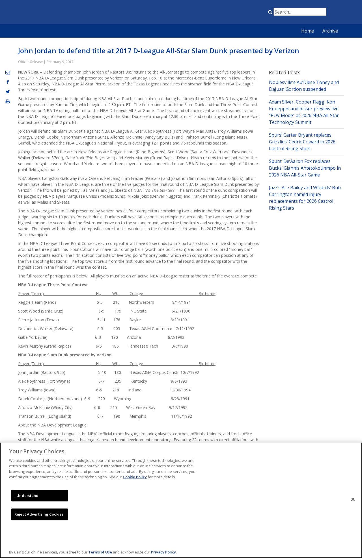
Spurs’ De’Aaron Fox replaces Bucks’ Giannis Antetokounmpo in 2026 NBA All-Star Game (305, 168)
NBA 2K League (252, 13)
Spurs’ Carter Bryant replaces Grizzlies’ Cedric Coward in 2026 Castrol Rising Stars (302, 142)
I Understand (26, 495)
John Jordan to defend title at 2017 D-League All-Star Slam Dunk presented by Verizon (158, 50)
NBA (210, 13)
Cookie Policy (135, 476)
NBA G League (224, 13)
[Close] (353, 499)
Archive (330, 31)
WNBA (238, 13)
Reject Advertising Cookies (38, 514)
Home (307, 31)
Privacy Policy (163, 552)
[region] (181, 500)
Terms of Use (100, 552)
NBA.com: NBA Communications (69, 12)
